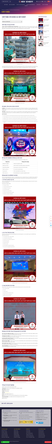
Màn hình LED (16, 430)
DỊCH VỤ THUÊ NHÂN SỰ (31, 4)
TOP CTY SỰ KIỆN (45, 4)
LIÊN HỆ (26, 5)
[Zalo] (51, 223)
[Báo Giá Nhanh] (51, 219)
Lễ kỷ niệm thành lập (5, 434)
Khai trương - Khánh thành (5, 437)
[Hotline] (51, 216)
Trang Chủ (3, 9)
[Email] (51, 221)
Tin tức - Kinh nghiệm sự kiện (30, 437)
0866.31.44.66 (41, 412)
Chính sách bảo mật (41, 433)
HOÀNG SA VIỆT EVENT (44, 417)
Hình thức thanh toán (42, 437)
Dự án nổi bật (28, 430)
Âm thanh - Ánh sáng (17, 437)
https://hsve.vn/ (7, 392)
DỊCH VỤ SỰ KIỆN (12, 4)
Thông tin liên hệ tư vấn (29, 434)
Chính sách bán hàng (41, 434)
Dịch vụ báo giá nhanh (29, 433)
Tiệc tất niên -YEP (4, 430)
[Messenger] (51, 225)
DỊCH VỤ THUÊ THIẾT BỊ (21, 4)
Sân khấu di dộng (16, 434)
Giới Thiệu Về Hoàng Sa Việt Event (14, 9)
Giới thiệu (7, 9)
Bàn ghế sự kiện (16, 433)
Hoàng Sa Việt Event (16, 441)
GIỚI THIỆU (6, 4)
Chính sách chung (41, 430)
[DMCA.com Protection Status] (26, 422)
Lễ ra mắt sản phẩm (4, 433)
